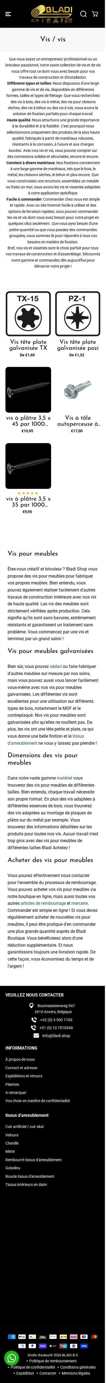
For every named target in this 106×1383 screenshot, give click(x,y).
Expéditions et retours (23, 1076)
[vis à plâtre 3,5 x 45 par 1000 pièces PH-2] (28, 390)
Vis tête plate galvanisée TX (28, 345)
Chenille (11, 1143)
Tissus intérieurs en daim (26, 1184)
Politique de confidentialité (33, 1367)
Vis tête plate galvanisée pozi (78, 345)
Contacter (47, 1373)
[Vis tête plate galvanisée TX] (28, 314)
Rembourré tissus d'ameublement (33, 1160)
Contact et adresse (21, 1068)
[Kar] (95, 14)
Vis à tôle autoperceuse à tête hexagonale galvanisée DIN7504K (77, 421)
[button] (8, 14)
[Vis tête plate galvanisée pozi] (78, 314)
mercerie (79, 903)
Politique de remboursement (53, 1361)
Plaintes (12, 1084)
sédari (56, 666)
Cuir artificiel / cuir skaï (24, 1126)
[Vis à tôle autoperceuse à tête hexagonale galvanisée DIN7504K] (78, 390)
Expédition (25, 1373)
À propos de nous (20, 1059)
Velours (11, 1135)
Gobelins (12, 1168)
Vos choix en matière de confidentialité (37, 1101)
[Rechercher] (83, 14)
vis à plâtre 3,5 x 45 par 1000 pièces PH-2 (28, 421)
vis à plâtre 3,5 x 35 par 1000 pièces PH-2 (28, 502)
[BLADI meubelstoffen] (51, 14)
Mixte (10, 1151)
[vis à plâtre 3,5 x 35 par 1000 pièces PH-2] (28, 466)
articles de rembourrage (43, 903)
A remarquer (15, 1092)
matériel (64, 778)
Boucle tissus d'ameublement (29, 1176)
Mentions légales (76, 1373)
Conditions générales (78, 1367)
